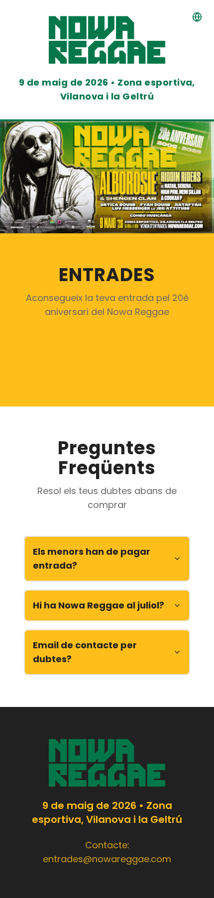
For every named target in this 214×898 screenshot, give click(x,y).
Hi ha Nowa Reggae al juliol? (98, 605)
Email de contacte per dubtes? (85, 652)
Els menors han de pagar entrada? (91, 558)
